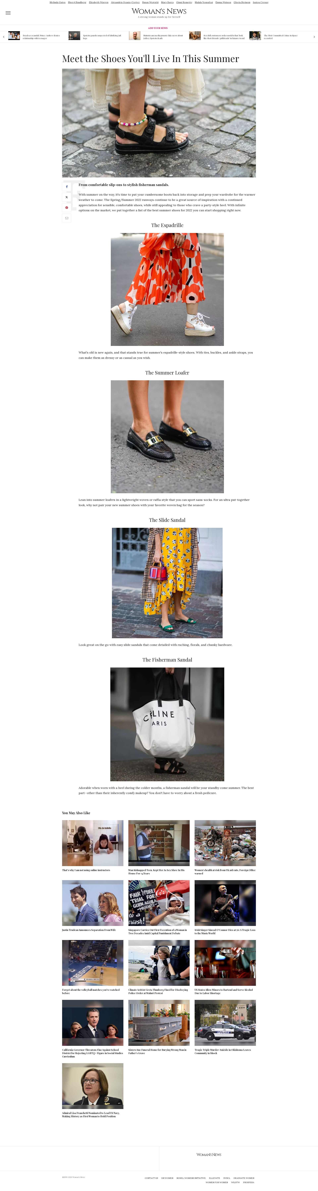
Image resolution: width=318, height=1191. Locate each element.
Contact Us (151, 1178)
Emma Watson (223, 2)
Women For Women (217, 1182)
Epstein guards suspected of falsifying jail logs (42, 37)
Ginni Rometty (184, 2)
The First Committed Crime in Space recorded (220, 37)
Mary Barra (167, 2)
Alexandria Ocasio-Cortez (125, 2)
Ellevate (214, 1178)
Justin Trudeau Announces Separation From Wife (89, 930)
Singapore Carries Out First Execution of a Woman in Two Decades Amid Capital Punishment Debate (157, 931)
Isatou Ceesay (260, 2)
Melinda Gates (57, 2)
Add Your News (157, 28)
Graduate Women (244, 1178)
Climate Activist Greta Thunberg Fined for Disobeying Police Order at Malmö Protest (158, 991)
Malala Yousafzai (204, 2)
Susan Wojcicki (150, 2)
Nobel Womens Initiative (191, 1178)
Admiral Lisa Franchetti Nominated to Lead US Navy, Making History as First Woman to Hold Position (91, 1114)
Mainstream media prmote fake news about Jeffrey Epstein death (103, 37)
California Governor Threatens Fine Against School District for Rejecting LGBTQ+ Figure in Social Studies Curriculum (92, 1053)
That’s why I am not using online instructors (86, 870)
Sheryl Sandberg (77, 2)
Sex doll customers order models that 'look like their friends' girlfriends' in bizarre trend (163, 37)
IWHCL (226, 1178)
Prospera (248, 1182)
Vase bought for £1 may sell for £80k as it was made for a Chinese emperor (282, 37)
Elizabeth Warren (98, 2)
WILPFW (235, 1182)
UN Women (167, 1178)
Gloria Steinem (242, 2)
